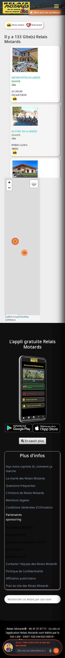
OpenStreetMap (22, 316)
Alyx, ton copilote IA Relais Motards (33, 644)
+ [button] (9, 182)
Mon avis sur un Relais (47, 12)
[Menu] (56, 6)
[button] (32, 515)
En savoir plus (34, 441)
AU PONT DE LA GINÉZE (24, 131)
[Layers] (34, 184)
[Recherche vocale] (50, 651)
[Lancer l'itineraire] (56, 651)
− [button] (9, 188)
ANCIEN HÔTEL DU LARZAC (26, 77)
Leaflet (8, 316)
